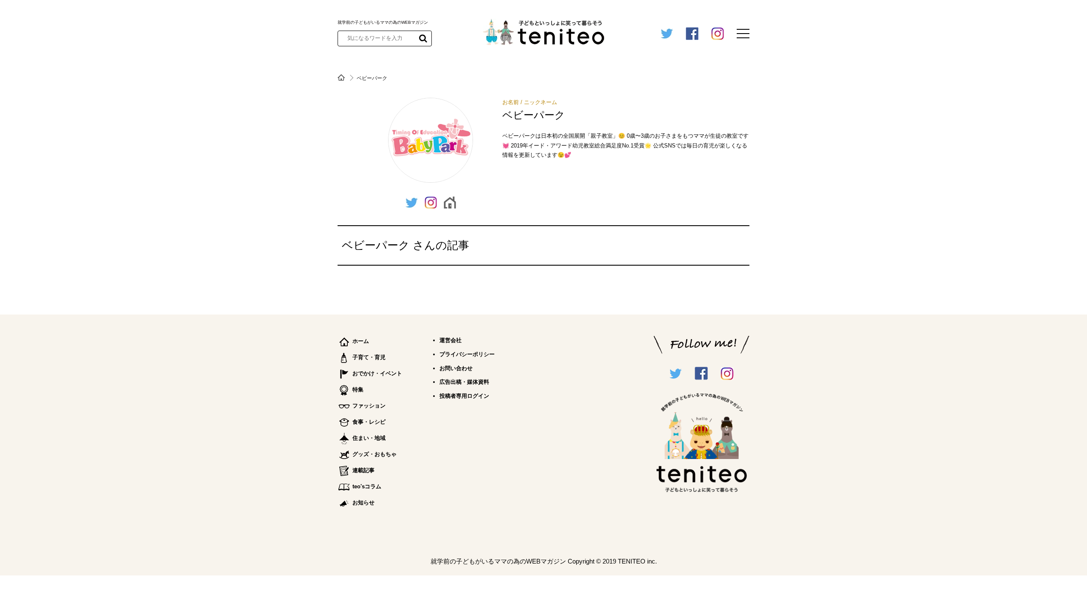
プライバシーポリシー (467, 354)
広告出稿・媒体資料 (464, 382)
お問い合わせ (456, 368)
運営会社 (450, 340)
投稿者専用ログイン (464, 396)
